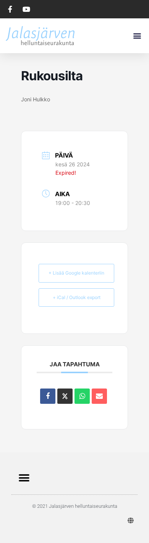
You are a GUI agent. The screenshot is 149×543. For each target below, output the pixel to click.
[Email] (99, 396)
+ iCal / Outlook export (76, 297)
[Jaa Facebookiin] (47, 396)
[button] (137, 35)
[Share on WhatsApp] (82, 396)
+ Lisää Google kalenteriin (76, 273)
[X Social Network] (65, 396)
